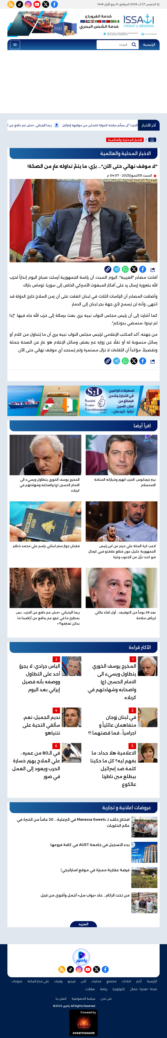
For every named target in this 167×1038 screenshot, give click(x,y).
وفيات (58, 981)
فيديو (71, 981)
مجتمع (112, 981)
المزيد (83, 924)
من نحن (106, 999)
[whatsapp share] (125, 269)
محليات (96, 981)
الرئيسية (149, 45)
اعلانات (126, 981)
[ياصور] (152, 140)
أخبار (139, 981)
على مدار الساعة (38, 981)
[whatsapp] (107, 269)
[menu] (15, 44)
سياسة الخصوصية (83, 999)
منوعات (17, 981)
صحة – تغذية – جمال (143, 989)
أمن (83, 981)
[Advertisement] (83, 82)
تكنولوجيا (119, 989)
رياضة (103, 989)
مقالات (90, 989)
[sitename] (81, 957)
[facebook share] (142, 269)
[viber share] (116, 269)
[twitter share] (133, 269)
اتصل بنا (61, 999)
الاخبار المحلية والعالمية (125, 140)
